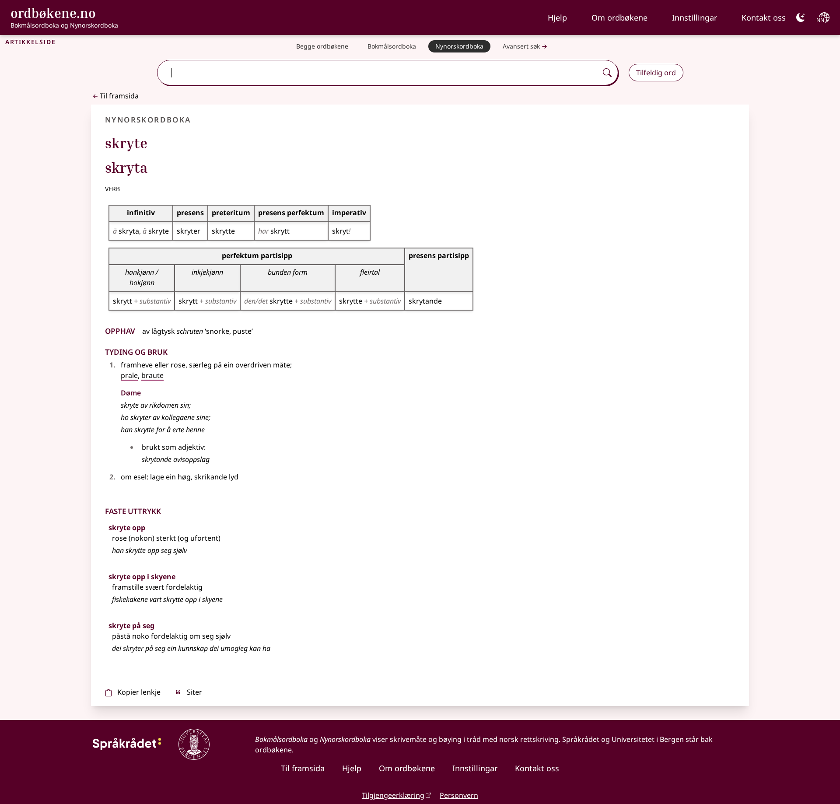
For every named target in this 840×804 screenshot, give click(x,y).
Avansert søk (521, 46)
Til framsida (119, 96)
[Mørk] (800, 17)
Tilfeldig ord (656, 72)
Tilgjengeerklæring (393, 795)
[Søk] (607, 72)
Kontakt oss (764, 17)
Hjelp (557, 17)
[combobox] (378, 72)
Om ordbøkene (620, 17)
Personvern (459, 795)
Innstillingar (694, 17)
